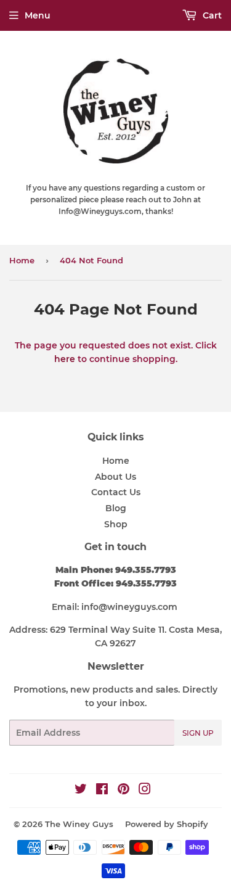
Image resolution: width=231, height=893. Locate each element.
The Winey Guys (79, 824)
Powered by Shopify (166, 824)
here (64, 358)
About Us (115, 476)
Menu (38, 15)
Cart (211, 15)
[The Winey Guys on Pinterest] (123, 790)
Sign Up (198, 733)
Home (21, 260)
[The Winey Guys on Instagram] (145, 790)
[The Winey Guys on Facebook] (101, 790)
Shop (116, 524)
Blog (115, 508)
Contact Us (115, 492)
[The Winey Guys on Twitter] (81, 790)
